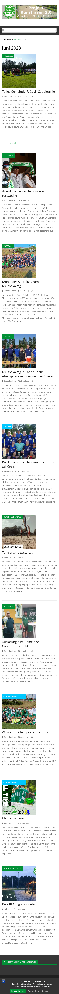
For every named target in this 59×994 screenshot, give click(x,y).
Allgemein (8, 156)
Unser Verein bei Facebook (21, 962)
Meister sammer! (14, 818)
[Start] (15, 39)
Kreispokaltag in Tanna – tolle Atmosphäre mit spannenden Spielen (28, 374)
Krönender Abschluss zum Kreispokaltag (20, 283)
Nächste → (14, 143)
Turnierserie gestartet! (17, 552)
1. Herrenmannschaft (14, 697)
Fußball (8, 56)
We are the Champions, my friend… (26, 732)
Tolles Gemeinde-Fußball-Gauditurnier (29, 91)
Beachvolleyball (12, 517)
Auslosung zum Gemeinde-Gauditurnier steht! (21, 644)
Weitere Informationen (38, 991)
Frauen (7, 427)
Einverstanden (17, 991)
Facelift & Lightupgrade (18, 904)
